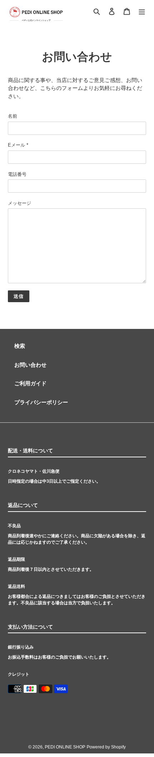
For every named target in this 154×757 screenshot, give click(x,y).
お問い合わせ (30, 365)
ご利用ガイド (30, 383)
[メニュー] (141, 11)
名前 (12, 116)
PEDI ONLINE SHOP (65, 747)
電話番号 (17, 174)
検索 (19, 346)
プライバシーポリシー (41, 402)
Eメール (18, 145)
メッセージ (19, 203)
